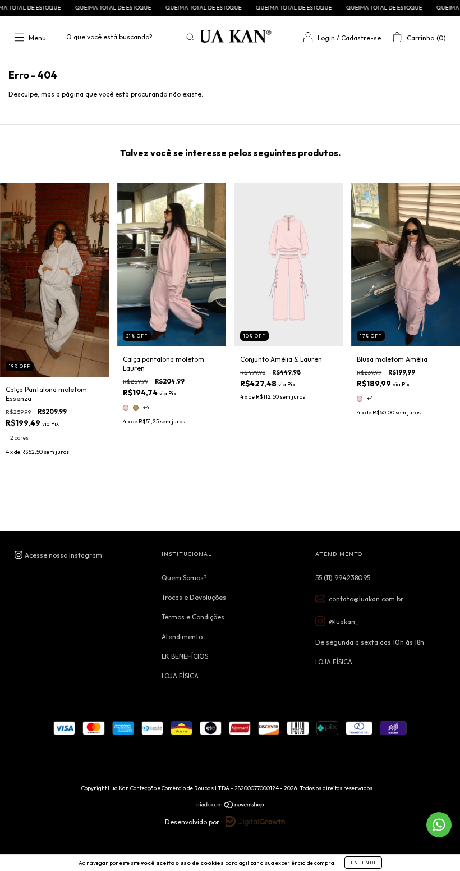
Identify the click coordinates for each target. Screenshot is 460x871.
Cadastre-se (361, 38)
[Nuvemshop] (230, 806)
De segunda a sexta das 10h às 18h (369, 642)
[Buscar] (190, 37)
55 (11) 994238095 (342, 577)
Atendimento (182, 636)
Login (326, 38)
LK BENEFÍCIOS (185, 656)
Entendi (363, 862)
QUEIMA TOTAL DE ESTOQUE (84, 7)
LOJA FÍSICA (180, 676)
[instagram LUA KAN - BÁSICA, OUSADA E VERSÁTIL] (58, 555)
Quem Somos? (184, 577)
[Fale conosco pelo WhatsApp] (439, 824)
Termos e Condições (193, 617)
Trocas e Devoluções (194, 597)
